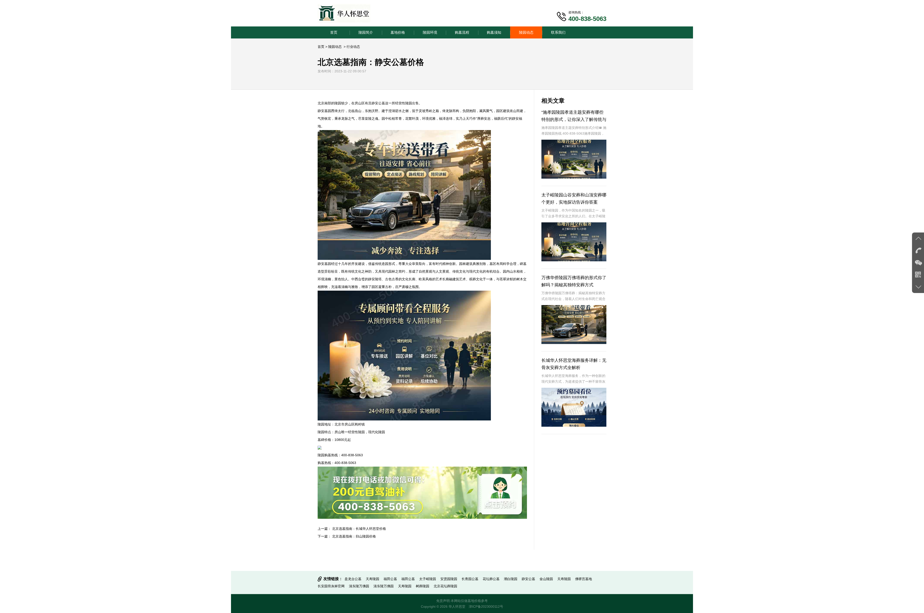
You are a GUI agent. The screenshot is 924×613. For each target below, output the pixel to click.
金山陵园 (546, 579)
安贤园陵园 (448, 579)
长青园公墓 (470, 579)
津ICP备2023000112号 (486, 606)
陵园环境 (430, 32)
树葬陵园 (422, 586)
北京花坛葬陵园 (445, 586)
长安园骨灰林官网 (331, 586)
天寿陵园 (372, 579)
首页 (333, 32)
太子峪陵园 (427, 579)
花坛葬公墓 (491, 579)
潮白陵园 (510, 579)
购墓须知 (494, 32)
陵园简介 (366, 32)
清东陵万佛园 (359, 586)
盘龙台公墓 (353, 579)
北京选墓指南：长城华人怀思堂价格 (359, 529)
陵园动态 (526, 32)
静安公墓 (528, 579)
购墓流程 (462, 32)
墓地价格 (398, 32)
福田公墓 (390, 579)
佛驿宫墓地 (583, 579)
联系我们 (558, 32)
